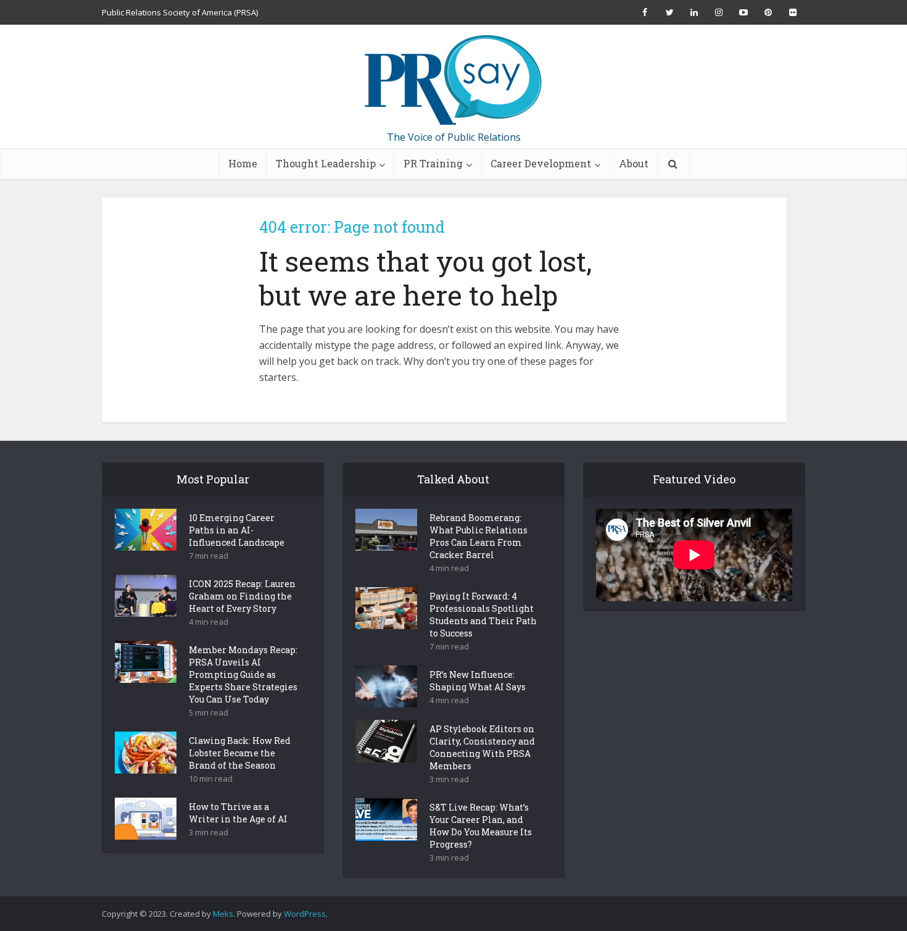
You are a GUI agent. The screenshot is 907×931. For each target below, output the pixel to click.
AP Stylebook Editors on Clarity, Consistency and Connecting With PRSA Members (482, 747)
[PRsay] (453, 80)
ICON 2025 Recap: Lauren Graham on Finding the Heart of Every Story (242, 596)
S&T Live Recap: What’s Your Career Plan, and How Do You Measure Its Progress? (480, 825)
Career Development (541, 163)
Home (242, 163)
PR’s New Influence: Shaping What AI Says (477, 681)
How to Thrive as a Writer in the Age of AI (238, 813)
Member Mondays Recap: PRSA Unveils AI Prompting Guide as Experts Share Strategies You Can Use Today (243, 674)
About (633, 163)
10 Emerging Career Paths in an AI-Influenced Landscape (236, 530)
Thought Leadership (326, 163)
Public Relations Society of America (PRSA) (180, 12)
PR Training (433, 163)
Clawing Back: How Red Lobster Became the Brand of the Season (240, 753)
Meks (223, 913)
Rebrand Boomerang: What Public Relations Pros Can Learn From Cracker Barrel (478, 536)
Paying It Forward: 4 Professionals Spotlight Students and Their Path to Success (483, 614)
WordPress (305, 913)
